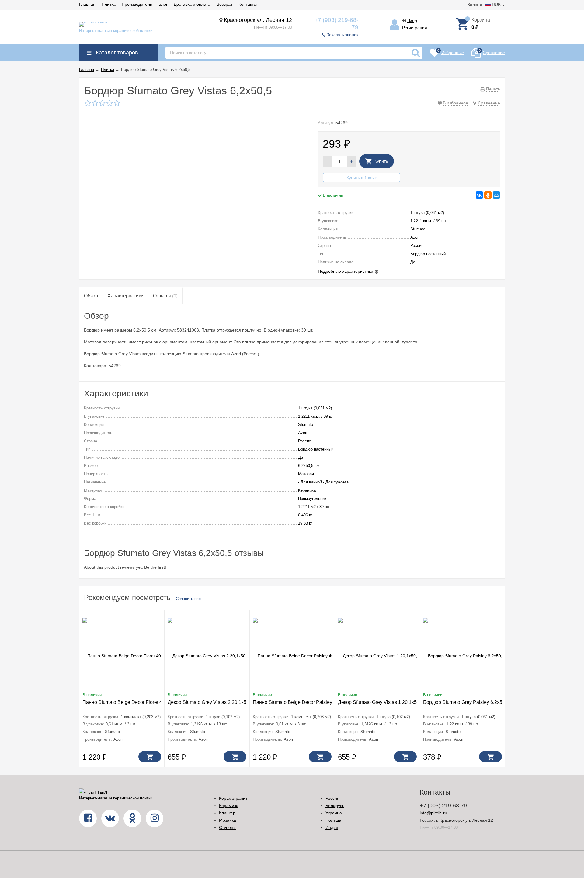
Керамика (228, 805)
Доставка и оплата (192, 4)
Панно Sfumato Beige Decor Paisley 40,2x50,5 (304, 702)
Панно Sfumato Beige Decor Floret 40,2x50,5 (131, 702)
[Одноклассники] (488, 195)
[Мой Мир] (496, 195)
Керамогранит (233, 798)
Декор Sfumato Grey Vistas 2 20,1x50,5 (210, 702)
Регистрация (414, 27)
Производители (137, 4)
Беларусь (334, 805)
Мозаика (227, 820)
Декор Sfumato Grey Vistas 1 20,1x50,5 (380, 702)
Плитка (109, 4)
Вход (412, 20)
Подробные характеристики (345, 271)
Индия (331, 827)
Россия (332, 798)
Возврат (224, 4)
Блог (163, 4)
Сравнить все (188, 598)
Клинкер (227, 812)
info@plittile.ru (433, 812)
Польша (333, 820)
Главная (87, 4)
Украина (333, 812)
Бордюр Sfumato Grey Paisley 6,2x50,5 (466, 702)
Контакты (247, 4)
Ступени (227, 827)
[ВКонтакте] (479, 195)
